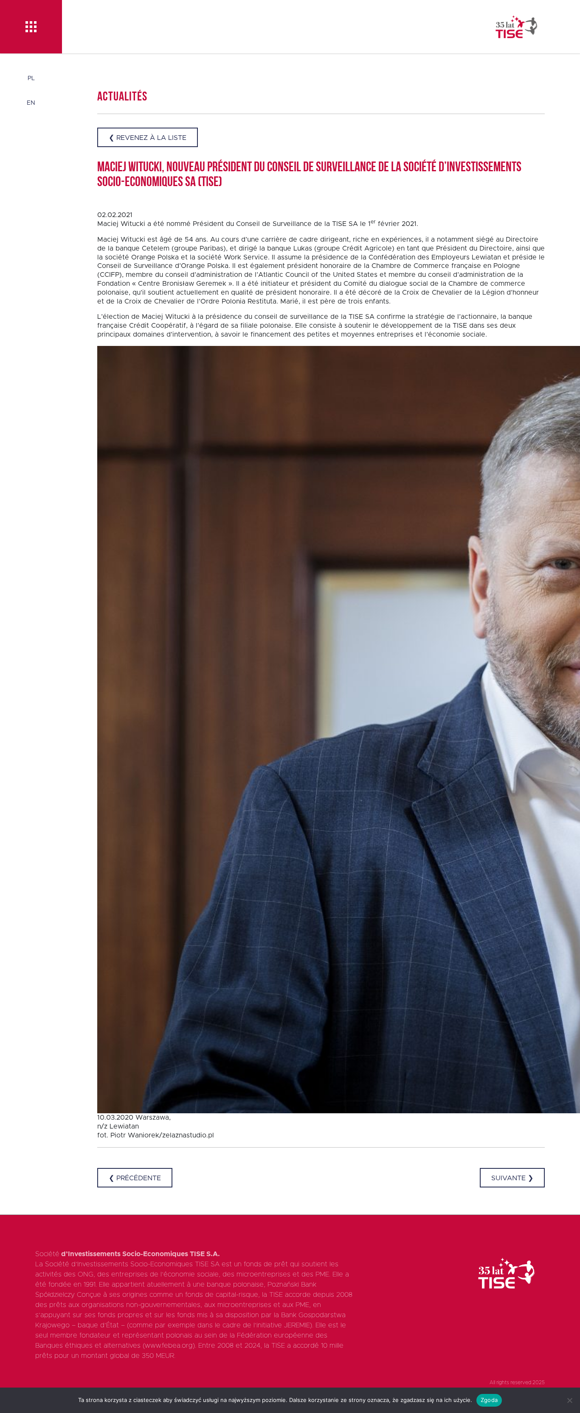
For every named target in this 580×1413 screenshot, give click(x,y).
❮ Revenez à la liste (147, 137)
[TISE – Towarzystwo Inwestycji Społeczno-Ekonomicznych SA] (516, 27)
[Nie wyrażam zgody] (569, 1400)
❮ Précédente (135, 1178)
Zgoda (489, 1399)
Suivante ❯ (512, 1178)
